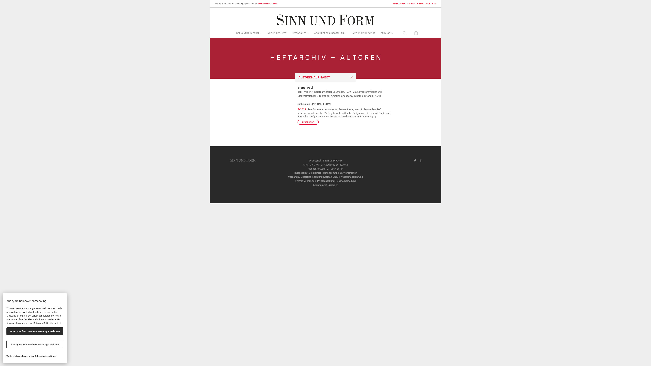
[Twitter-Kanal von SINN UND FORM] (415, 160)
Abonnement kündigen (325, 185)
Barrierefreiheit (348, 172)
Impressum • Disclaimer (307, 172)
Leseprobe (308, 122)
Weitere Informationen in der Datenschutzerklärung (31, 356)
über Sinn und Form (247, 33)
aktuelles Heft (277, 33)
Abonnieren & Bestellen (329, 33)
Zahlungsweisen (322, 176)
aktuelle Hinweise (363, 33)
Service (385, 33)
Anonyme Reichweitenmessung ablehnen (35, 344)
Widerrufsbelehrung (351, 176)
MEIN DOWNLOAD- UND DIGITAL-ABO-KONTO (414, 4)
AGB (335, 176)
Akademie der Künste (267, 4)
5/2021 (302, 109)
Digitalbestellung (346, 180)
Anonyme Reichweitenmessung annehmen (35, 331)
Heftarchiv (299, 33)
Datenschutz (330, 172)
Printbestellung (326, 180)
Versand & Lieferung (299, 176)
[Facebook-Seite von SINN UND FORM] (421, 160)
